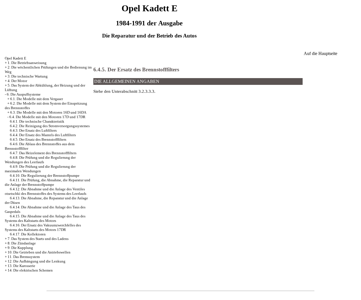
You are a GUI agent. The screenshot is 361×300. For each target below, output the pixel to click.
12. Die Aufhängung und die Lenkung (36, 261)
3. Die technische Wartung (28, 76)
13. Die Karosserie (21, 266)
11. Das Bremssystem (24, 257)
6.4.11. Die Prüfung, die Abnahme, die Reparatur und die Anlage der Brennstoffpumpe (47, 182)
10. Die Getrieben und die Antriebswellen (39, 252)
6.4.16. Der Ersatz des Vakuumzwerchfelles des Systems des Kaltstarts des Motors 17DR (43, 227)
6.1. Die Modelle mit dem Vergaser (36, 99)
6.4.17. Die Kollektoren (28, 234)
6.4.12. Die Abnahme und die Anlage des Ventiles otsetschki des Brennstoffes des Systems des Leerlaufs (45, 191)
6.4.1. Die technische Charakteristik (37, 121)
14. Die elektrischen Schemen (30, 270)
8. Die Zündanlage (22, 243)
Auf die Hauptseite (320, 53)
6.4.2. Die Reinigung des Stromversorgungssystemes (50, 126)
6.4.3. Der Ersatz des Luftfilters (33, 130)
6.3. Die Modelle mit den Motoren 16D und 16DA (48, 112)
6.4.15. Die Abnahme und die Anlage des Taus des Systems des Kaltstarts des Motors (45, 218)
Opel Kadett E (15, 58)
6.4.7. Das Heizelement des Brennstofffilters (43, 153)
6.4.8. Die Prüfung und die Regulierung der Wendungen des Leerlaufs (40, 159)
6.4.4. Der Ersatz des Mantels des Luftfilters (43, 135)
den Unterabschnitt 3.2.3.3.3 (129, 91)
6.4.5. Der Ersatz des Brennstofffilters (38, 139)
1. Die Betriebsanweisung (27, 63)
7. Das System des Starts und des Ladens (38, 239)
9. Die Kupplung (20, 248)
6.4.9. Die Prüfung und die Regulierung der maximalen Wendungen (40, 168)
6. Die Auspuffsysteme (24, 94)
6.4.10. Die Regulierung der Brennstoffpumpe (45, 175)
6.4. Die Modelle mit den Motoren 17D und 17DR (47, 117)
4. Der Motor (17, 81)
